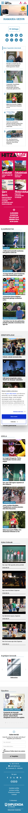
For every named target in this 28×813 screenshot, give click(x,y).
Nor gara (14, 221)
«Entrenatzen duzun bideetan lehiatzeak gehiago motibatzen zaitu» (12, 298)
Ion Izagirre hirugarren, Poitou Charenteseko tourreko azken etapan (12, 459)
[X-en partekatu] (11, 35)
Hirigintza (10, 119)
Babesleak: (14, 800)
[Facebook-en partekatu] (7, 35)
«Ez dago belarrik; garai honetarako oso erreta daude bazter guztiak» (14, 274)
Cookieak (14, 794)
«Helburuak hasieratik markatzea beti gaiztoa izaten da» (13, 251)
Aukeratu (13, 421)
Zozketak (14, 215)
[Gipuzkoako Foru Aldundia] (14, 807)
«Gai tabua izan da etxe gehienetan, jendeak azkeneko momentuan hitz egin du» (14, 322)
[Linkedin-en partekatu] (16, 40)
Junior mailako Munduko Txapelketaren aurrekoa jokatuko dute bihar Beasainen (13, 507)
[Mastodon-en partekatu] (16, 35)
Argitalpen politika (14, 788)
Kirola (9, 101)
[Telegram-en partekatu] (7, 40)
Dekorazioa (14, 677)
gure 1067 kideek (11, 393)
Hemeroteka (14, 219)
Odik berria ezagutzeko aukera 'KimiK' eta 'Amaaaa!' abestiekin (13, 379)
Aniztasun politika (14, 790)
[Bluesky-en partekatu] (21, 35)
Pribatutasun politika (14, 792)
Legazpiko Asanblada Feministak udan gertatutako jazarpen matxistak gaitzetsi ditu (13, 87)
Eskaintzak (14, 217)
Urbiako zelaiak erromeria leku (12, 357)
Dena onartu (14, 416)
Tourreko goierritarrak (9, 425)
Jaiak (8, 136)
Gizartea (9, 61)
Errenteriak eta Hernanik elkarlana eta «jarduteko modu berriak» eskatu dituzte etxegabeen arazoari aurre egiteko (14, 715)
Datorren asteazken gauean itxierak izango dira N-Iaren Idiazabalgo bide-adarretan (14, 124)
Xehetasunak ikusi (18, 411)
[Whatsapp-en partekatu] (11, 40)
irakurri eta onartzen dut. (13, 751)
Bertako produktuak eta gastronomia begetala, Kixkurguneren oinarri (13, 65)
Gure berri (14, 213)
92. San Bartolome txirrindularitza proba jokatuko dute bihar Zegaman (12, 141)
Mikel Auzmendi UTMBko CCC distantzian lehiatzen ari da (14, 106)
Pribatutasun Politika (8, 751)
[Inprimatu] (21, 40)
